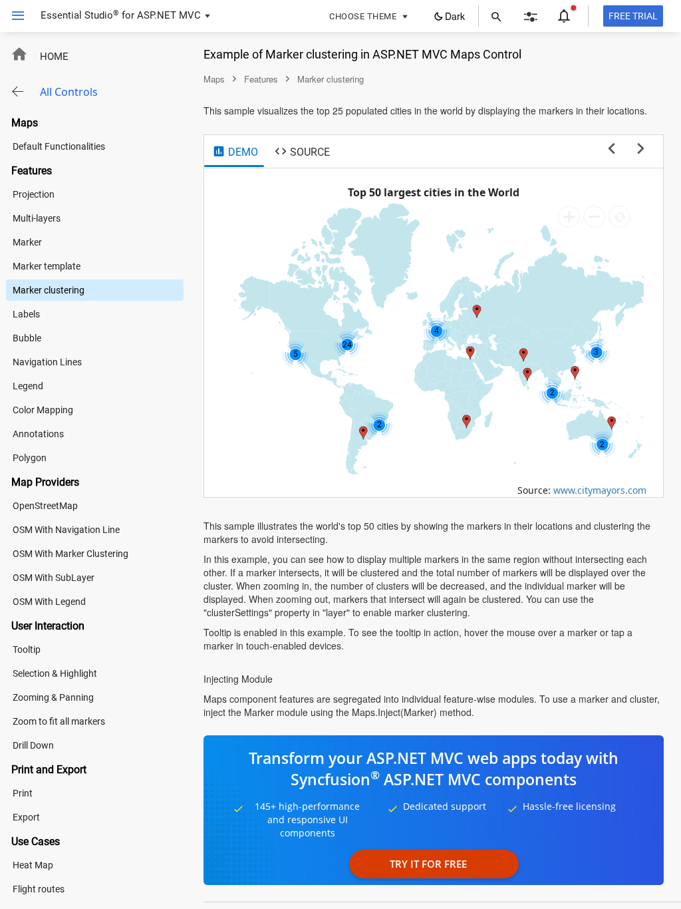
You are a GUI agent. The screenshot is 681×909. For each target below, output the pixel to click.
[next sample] (640, 149)
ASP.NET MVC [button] (169, 15)
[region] (433, 333)
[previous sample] (611, 149)
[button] (13, 16)
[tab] (235, 152)
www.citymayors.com (599, 490)
